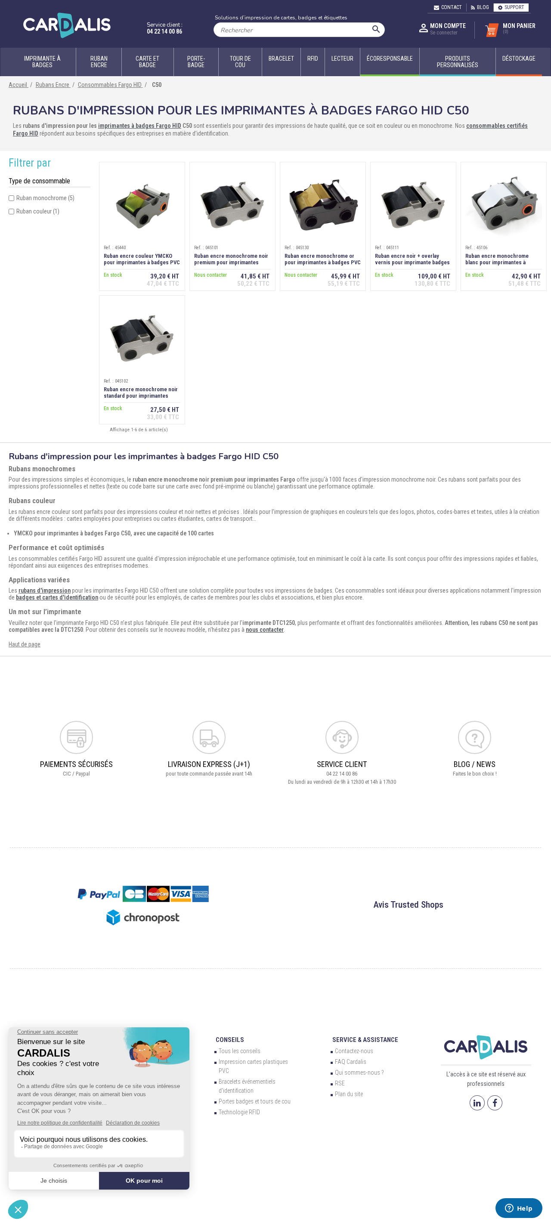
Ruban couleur (37, 211)
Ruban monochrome (45, 198)
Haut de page (24, 644)
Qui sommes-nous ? (359, 1072)
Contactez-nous (354, 1051)
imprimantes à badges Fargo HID (139, 125)
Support (514, 7)
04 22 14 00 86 (164, 31)
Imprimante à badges (42, 61)
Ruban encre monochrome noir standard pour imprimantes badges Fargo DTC (141, 395)
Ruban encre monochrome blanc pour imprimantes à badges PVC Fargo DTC (497, 262)
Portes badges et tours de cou (255, 1101)
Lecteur (342, 58)
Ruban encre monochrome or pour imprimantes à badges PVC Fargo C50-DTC (323, 262)
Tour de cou (240, 61)
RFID (312, 58)
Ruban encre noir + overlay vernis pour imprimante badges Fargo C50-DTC (412, 262)
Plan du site (349, 1094)
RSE (340, 1083)
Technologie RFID (239, 1112)
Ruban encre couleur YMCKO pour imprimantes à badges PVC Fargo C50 (142, 262)
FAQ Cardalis (350, 1061)
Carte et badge (147, 61)
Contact (451, 7)
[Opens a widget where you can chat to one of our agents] (518, 1209)
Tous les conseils (239, 1051)
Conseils (230, 1040)
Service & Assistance (365, 1040)
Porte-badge (196, 61)
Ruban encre (99, 61)
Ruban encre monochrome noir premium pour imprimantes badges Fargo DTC (231, 262)
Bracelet (281, 58)
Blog (483, 7)
